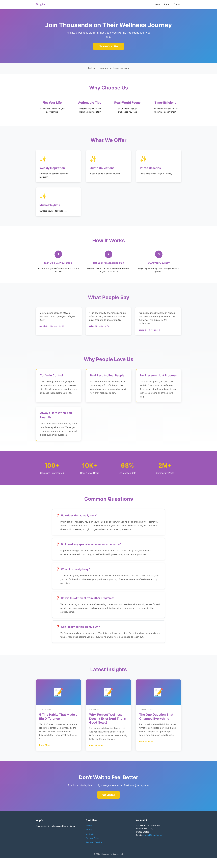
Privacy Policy (92, 838)
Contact (177, 4)
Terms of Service (94, 842)
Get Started (108, 795)
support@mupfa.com (152, 835)
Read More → (46, 745)
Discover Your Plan (108, 46)
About (167, 4)
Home (157, 4)
